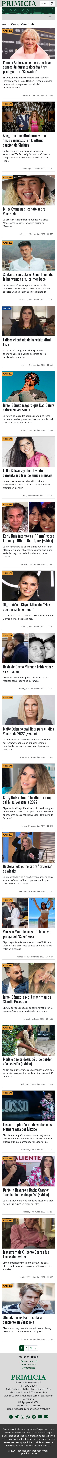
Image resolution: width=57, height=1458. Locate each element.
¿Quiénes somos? (28, 1361)
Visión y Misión (28, 1364)
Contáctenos (28, 1367)
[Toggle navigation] (50, 17)
